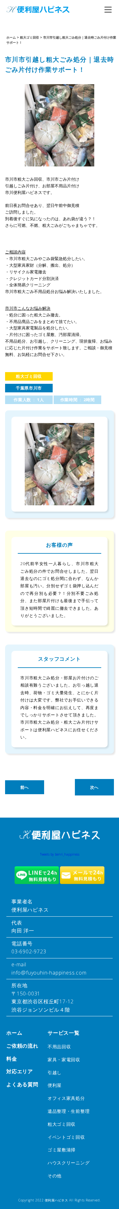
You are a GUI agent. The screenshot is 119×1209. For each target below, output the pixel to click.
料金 (11, 1058)
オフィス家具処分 (66, 1098)
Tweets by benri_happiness (59, 854)
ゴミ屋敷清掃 (62, 1150)
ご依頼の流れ (22, 1045)
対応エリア (19, 1071)
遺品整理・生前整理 (68, 1111)
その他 (55, 1176)
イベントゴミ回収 (66, 1137)
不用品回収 (59, 1047)
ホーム (14, 1032)
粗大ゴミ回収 (29, 376)
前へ (24, 787)
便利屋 (55, 1085)
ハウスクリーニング (68, 1163)
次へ (94, 787)
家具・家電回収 (64, 1059)
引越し (55, 1072)
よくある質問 (22, 1084)
